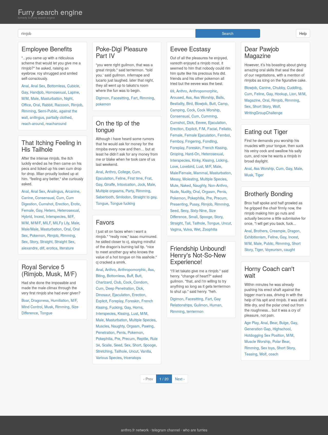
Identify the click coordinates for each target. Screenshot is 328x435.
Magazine (252, 100)
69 (172, 90)
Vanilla (145, 351)
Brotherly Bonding (268, 193)
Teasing (250, 353)
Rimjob (76, 104)
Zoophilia (209, 229)
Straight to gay (144, 196)
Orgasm (133, 325)
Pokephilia (104, 338)
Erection (62, 203)
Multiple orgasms (110, 190)
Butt (138, 275)
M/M (25, 98)
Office (26, 104)
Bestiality (177, 103)
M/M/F (36, 222)
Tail (187, 223)
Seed (118, 344)
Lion (292, 93)
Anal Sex (38, 85)
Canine (27, 197)
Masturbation (51, 98)
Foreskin (132, 300)
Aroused (177, 97)
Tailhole (120, 351)
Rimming (29, 110)
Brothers (261, 230)
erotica (51, 247)
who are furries (195, 429)
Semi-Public (47, 110)
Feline (121, 178)
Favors (105, 221)
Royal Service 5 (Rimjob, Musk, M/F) (49, 270)
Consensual (44, 197)
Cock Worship (208, 109)
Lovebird (187, 166)
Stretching (104, 351)
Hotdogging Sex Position (264, 335)
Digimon (102, 97)
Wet (197, 229)
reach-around (33, 123)
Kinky (196, 160)
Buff (130, 275)
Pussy (194, 204)
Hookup (281, 93)
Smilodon (123, 196)
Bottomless (56, 85)
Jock (141, 184)
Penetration (105, 332)
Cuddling (294, 87)
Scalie (107, 344)
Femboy (176, 141)
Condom (140, 282)
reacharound (56, 123)
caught (289, 249)
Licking (221, 160)
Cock (127, 282)
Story (34, 241)
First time (135, 178)
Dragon (294, 230)
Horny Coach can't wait (269, 271)
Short (136, 344)
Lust (134, 313)
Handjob (37, 92)
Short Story (262, 106)
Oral (36, 104)
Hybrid (27, 216)
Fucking (115, 307)
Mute (174, 185)
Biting (100, 275)
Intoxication (126, 184)
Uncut (133, 351)
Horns (137, 307)
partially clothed (58, 117)
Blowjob (201, 103)
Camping (177, 109)
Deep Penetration (120, 288)
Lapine (73, 92)
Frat (148, 178)
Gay (25, 92)
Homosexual (56, 92)
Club (117, 282)
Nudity (186, 191)
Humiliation (60, 300)
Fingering (193, 141)
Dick (139, 288)
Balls (220, 97)
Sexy (184, 210)
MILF (47, 222)
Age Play (251, 322)
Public (268, 243)
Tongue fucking (122, 203)
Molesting (190, 178)
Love (174, 166)
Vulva (187, 229)
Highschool (282, 328)
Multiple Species (142, 319)
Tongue (46, 312)
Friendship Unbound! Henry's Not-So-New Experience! (198, 255)
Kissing (123, 313)
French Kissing (214, 147)
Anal (25, 85)
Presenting (179, 204)
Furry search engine (50, 12)
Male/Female (180, 172)
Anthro (110, 171)
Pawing (147, 325)
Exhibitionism (255, 236)
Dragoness (40, 300)
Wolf (276, 106)
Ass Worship (204, 97)
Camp (223, 103)
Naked (185, 185)
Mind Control (32, 306)
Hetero (49, 210)
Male (35, 98)
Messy (175, 178)
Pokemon (37, 235)
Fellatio (225, 128)
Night (68, 98)
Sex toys (268, 347)
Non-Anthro (217, 185)
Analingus (55, 191)
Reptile (142, 338)
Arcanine (72, 191)
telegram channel (166, 429)
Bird (189, 103)
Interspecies (56, 216)
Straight (46, 241)
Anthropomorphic (132, 269)
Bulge (284, 322)
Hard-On (192, 153)
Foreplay (116, 300)
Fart (134, 97)
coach (273, 353)
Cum (60, 197)
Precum (128, 338)
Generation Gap (257, 328)
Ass (151, 269)
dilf (42, 247)
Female (28, 210)
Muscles (102, 325)
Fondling (210, 141)
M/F (71, 216)
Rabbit (47, 104)
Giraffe (109, 184)
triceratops (132, 357)
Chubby (279, 87)
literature (66, 247)
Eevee (201, 122)
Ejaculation (105, 178)
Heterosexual (68, 210)
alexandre (30, 247)
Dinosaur (103, 294)
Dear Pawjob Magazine (261, 52)
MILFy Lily (61, 222)
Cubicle (73, 85)
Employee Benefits (47, 48)
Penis (121, 332)
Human (215, 304)
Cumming (209, 116)
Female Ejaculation (200, 135)
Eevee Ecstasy (190, 48)
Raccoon (62, 104)
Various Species (109, 357)
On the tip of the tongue (118, 126)
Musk (48, 306)
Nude (174, 191)
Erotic (75, 203)
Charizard (104, 282)
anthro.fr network (135, 429)
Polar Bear (280, 341)
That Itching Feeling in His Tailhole (51, 145)
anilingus (37, 117)
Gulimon (201, 304)
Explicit (101, 300)
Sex (25, 241)
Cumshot (46, 203)
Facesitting (120, 97)
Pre (117, 338)
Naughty (118, 325)
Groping (176, 153)
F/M (202, 128)
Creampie (277, 230)
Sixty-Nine (198, 210)
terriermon (195, 311)
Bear (273, 322)
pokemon (103, 104)
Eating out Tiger (266, 131)
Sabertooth (105, 196)
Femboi (224, 135)
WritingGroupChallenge (263, 112)
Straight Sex (64, 241)
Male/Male (30, 228)
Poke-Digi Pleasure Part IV (121, 52)
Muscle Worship (257, 341)
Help (303, 33)
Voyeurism (273, 249)
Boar (25, 300)
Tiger (259, 174)
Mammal (200, 172)
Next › (180, 378)
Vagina (175, 229)
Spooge (149, 344)
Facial (212, 128)
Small (193, 216)
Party (130, 190)
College (124, 171)
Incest (39, 216)
